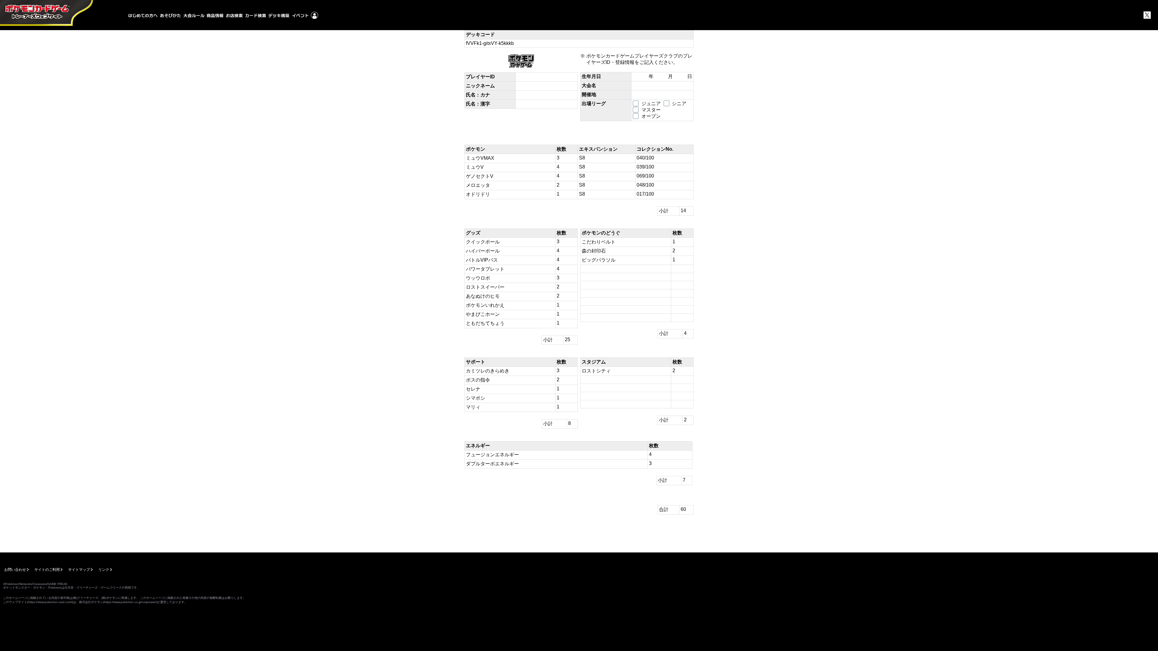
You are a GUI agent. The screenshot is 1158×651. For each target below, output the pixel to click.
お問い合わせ (15, 570)
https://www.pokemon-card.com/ (50, 602)
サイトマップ (79, 570)
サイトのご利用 (47, 570)
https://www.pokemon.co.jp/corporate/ (130, 602)
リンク (103, 570)
